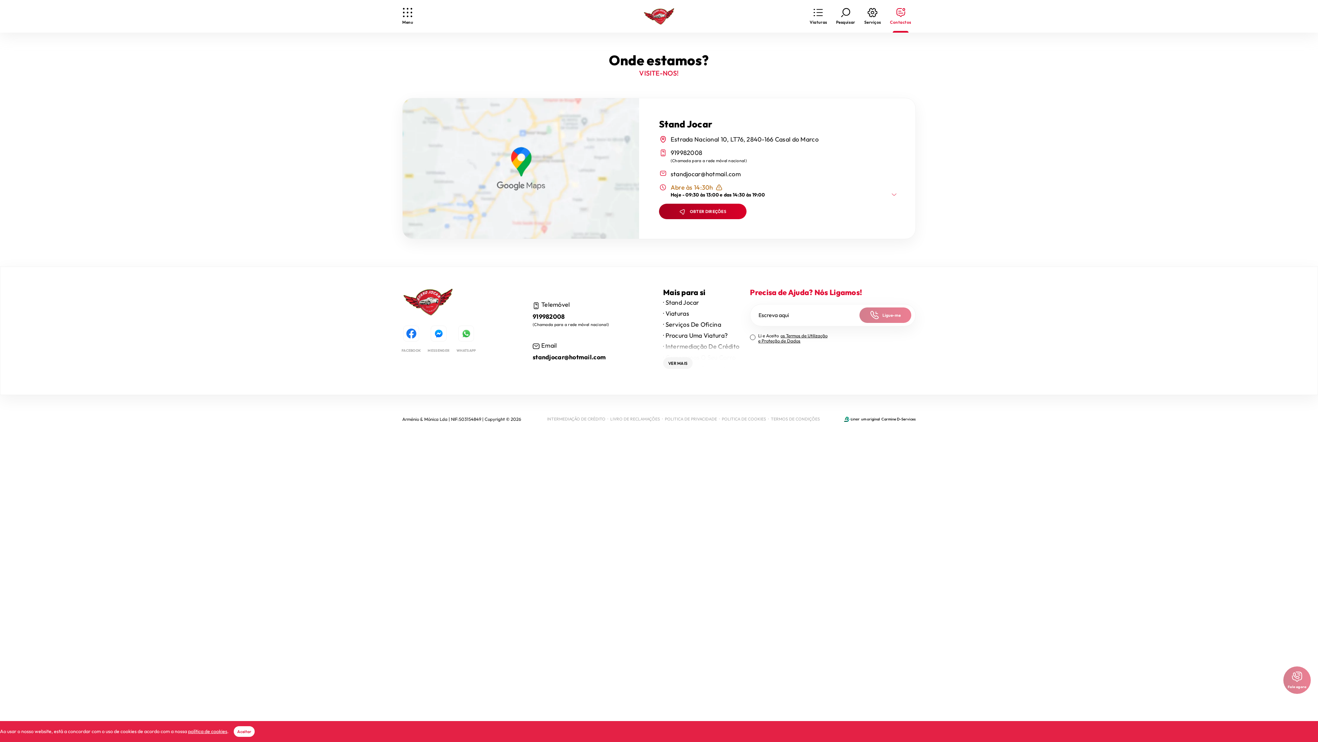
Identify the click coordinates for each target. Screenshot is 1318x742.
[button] (818, 16)
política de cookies (207, 731)
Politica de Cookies (744, 418)
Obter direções (708, 211)
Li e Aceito (793, 338)
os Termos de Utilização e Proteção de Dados (793, 338)
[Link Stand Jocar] (659, 16)
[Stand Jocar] (428, 303)
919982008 (687, 153)
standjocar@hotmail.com (706, 174)
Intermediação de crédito (576, 418)
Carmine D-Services (898, 419)
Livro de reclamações (635, 418)
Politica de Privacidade (691, 418)
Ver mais (677, 363)
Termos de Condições (795, 418)
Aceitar (244, 731)
